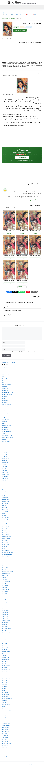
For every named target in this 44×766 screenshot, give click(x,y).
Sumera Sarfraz (5, 690)
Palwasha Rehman (6, 604)
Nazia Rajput (5, 583)
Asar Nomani (5, 429)
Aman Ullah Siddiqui (6, 404)
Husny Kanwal (5, 486)
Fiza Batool (4, 466)
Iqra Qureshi (4, 493)
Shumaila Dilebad (6, 682)
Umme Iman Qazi (6, 723)
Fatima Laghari (5, 458)
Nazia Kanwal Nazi (6, 581)
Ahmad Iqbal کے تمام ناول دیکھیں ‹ (35, 199)
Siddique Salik (5, 684)
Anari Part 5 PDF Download (22, 255)
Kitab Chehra (5, 509)
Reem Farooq (5, 641)
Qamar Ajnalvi (5, 612)
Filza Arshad (4, 464)
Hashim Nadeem (5, 474)
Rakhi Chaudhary (6, 634)
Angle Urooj (4, 412)
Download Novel (23, 157)
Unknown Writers (6, 725)
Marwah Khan (5, 546)
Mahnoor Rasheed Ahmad (8, 525)
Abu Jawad (4, 382)
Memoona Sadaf (5, 556)
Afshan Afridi (5, 386)
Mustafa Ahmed (5, 575)
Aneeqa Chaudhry (6, 410)
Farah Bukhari (5, 454)
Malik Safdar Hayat (6, 536)
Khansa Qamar (5, 503)
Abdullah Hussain (6, 376)
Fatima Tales (5, 462)
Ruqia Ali (4, 653)
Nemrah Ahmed (5, 589)
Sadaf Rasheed (5, 661)
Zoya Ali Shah (5, 756)
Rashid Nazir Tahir (6, 638)
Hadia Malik (4, 470)
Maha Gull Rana (5, 517)
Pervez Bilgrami (5, 610)
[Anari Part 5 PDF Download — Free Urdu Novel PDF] (22, 245)
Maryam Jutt (5, 548)
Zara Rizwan (4, 747)
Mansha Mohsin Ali (6, 538)
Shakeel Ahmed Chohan (7, 678)
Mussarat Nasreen (6, 573)
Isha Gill (3, 495)
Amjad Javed (5, 406)
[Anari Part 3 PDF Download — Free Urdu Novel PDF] (9, 269)
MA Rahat (4, 515)
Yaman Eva (4, 733)
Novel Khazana (16, 2)
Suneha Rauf (5, 696)
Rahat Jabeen (5, 630)
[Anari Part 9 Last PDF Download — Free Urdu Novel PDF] (22, 220)
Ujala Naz (4, 708)
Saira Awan (4, 667)
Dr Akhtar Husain (6, 447)
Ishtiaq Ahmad (5, 497)
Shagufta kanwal (5, 677)
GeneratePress (29, 764)
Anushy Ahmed (5, 415)
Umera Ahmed (5, 714)
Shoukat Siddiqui (6, 680)
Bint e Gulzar (5, 443)
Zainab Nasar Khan (6, 743)
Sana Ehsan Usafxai (6, 673)
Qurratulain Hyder (6, 620)
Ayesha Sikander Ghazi (7, 435)
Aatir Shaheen (5, 371)
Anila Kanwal (5, 413)
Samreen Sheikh (5, 671)
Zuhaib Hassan (5, 758)
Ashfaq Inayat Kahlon (7, 431)
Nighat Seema (5, 591)
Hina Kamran (5, 478)
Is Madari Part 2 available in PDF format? (12, 310)
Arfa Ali (3, 423)
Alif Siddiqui (4, 402)
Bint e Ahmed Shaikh (6, 441)
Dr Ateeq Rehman (6, 449)
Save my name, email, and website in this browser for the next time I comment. (21, 351)
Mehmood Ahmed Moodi (7, 552)
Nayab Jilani (4, 579)
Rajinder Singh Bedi (6, 632)
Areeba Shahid (5, 419)
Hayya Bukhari (5, 476)
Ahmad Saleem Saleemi (7, 394)
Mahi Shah (4, 521)
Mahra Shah (4, 530)
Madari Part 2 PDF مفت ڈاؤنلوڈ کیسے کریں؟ (12, 306)
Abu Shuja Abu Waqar (7, 384)
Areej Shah (4, 421)
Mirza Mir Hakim (5, 558)
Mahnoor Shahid (5, 526)
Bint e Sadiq (4, 445)
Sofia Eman (4, 686)
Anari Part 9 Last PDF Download (22, 230)
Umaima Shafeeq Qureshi (8, 710)
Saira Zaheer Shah (6, 669)
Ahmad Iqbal (5, 390)
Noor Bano (4, 597)
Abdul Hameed (5, 374)
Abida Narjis (4, 378)
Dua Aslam (4, 450)
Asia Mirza (4, 433)
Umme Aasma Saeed (7, 719)
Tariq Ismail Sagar (6, 704)
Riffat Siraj (4, 645)
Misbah (3, 560)
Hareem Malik (5, 472)
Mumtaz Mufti (5, 567)
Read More (9, 233)
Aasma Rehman (5, 369)
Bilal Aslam (4, 439)
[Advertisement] (22, 53)
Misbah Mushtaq (5, 562)
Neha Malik (4, 587)
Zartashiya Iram (5, 749)
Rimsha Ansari (5, 647)
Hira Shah (4, 480)
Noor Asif (4, 595)
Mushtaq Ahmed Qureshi (7, 571)
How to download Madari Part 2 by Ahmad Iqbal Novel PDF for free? (18, 302)
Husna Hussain (5, 484)
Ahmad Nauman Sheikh (7, 392)
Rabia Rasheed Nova (6, 628)
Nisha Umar (4, 593)
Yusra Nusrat (5, 737)
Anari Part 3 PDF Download (9, 280)
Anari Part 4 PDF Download (9, 255)
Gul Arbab (4, 468)
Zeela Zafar (4, 751)
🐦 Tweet (15, 291)
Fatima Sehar (5, 460)
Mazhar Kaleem (5, 550)
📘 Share (9, 291)
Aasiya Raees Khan (6, 367)
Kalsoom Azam (5, 499)
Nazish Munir (5, 585)
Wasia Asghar (5, 729)
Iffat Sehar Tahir (5, 489)
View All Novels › (22, 286)
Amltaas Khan (5, 408)
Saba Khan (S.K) (5, 657)
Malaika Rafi (4, 532)
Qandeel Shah (5, 614)
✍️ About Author (22, 14)
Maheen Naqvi (5, 519)
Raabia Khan (5, 622)
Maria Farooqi (5, 540)
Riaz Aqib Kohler (5, 643)
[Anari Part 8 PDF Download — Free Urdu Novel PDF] (9, 220)
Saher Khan (4, 663)
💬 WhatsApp (21, 291)
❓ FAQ (34, 14)
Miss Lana (4, 563)
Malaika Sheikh (5, 534)
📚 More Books (29, 14)
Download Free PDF (20, 30)
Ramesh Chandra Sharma (8, 636)
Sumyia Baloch (5, 692)
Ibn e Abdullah (5, 488)
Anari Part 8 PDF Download (9, 230)
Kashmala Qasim (5, 501)
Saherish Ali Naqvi (6, 665)
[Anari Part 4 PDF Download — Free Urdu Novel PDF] (9, 245)
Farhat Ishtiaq (5, 456)
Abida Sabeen (5, 380)
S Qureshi (4, 655)
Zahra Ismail (4, 739)
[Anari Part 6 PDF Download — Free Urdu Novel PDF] (35, 245)
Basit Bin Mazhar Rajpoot (7, 437)
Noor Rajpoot (5, 599)
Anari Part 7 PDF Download (35, 230)
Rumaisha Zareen (6, 651)
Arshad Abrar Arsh (6, 427)
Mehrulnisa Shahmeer (7, 554)
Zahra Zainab (5, 741)
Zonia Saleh (4, 754)
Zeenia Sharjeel (5, 753)
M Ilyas (3, 513)
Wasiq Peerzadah (6, 731)
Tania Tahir (4, 702)
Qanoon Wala (5, 618)
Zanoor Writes (5, 745)
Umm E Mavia (5, 717)
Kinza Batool (5, 505)
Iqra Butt (4, 491)
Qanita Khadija (5, 616)
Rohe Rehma (5, 649)
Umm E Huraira (5, 715)
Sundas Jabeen (5, 694)
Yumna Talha (5, 735)
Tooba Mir (4, 706)
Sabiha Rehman (5, 659)
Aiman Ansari (5, 396)
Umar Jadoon (5, 712)
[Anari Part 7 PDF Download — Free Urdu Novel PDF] (35, 220)
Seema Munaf (5, 675)
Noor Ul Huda (5, 601)
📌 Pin (28, 291)
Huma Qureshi (5, 482)
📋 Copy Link (34, 291)
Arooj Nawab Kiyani (6, 425)
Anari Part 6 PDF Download (35, 255)
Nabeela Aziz (5, 577)
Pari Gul (3, 606)
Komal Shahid (5, 511)
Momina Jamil (5, 565)
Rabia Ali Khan (5, 626)
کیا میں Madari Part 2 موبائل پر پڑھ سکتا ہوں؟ (12, 314)
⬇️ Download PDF (14, 14)
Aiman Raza (4, 398)
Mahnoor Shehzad (6, 528)
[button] (41, 7)
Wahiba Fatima (5, 727)
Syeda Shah (4, 700)
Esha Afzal (4, 452)
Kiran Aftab (4, 507)
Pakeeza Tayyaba (6, 602)
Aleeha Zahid (5, 400)
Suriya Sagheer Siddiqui (7, 698)
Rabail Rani (4, 624)
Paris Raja (4, 608)
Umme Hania (5, 721)
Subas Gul (4, 688)
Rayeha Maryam (5, 639)
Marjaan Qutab (5, 544)
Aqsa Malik (4, 417)
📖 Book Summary (6, 14)
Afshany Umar (5, 388)
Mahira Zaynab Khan (6, 523)
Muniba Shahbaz (6, 569)
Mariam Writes (5, 542)
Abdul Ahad (4, 373)
